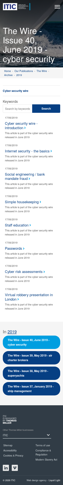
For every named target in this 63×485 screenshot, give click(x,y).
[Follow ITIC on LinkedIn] (6, 468)
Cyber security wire (15, 91)
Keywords (10, 101)
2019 (12, 331)
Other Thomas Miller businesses (18, 429)
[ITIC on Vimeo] (15, 468)
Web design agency (37, 480)
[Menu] (57, 7)
